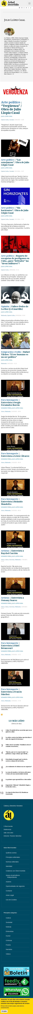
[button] (20, 8)
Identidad (9, 866)
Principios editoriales (13, 857)
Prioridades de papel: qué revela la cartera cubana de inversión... (16, 760)
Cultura (7, 559)
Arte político (10, 102)
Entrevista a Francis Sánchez (11, 693)
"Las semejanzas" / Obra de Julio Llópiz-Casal (15, 162)
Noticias (8, 927)
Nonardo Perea (6, 408)
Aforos (2, 411)
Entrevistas (11, 559)
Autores (8, 882)
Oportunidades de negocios (15, 886)
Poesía (8, 945)
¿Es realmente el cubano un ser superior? (19, 766)
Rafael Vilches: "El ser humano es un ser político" (15, 354)
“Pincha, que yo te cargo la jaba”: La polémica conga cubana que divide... (17, 752)
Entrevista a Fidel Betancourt (10, 646)
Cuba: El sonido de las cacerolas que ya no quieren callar (19, 731)
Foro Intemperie (9, 399)
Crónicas (9, 940)
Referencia (7, 829)
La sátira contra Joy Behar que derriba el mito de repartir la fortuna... (19, 738)
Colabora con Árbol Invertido (15, 871)
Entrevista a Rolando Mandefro (12, 502)
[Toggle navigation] (29, 3)
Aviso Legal (10, 895)
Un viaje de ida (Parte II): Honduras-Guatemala (17, 793)
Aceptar (4, 1011)
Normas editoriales (12, 862)
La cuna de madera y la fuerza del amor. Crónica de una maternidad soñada (18, 773)
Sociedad (12, 119)
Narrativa (9, 949)
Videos (8, 954)
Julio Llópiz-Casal (6, 116)
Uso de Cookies (11, 900)
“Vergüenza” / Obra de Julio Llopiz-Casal (11, 109)
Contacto (9, 891)
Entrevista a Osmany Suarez (12, 599)
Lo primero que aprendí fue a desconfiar (18, 779)
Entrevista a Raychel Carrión (12, 552)
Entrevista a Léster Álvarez (15, 455)
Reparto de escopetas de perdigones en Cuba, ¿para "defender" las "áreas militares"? (15, 259)
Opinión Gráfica (5, 119)
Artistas (5, 550)
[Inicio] (10, 3)
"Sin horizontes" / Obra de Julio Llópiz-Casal (14, 210)
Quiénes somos (11, 853)
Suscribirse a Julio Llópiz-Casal (1, 714)
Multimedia (4, 315)
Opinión (5, 306)
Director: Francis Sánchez (12, 836)
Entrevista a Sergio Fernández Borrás (11, 403)
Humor (8, 936)
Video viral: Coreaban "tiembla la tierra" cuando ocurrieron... (18, 745)
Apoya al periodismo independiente (13, 876)
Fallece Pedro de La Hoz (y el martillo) (14, 307)
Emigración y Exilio (11, 351)
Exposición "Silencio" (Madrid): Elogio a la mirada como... (18, 786)
